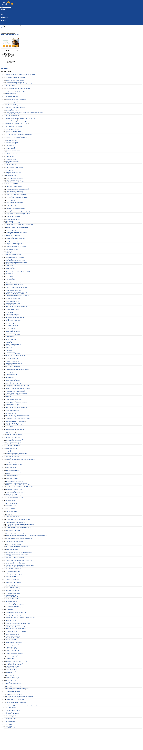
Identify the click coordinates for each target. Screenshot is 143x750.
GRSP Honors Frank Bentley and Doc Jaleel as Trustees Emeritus (17, 311)
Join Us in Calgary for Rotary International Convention (15, 563)
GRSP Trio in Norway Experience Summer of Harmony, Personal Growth (20, 651)
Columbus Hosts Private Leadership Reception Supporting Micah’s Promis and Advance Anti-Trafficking (24, 112)
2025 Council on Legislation (11, 128)
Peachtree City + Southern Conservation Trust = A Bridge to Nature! (18, 623)
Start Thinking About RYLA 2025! (12, 450)
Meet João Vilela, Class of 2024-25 (12, 448)
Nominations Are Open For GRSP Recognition (14, 167)
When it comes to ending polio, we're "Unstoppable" (15, 317)
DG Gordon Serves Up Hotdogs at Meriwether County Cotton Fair (18, 519)
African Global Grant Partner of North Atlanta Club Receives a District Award (20, 79)
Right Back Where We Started (11, 467)
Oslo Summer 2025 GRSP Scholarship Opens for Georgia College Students (19, 486)
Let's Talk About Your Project (11, 671)
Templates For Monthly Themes (11, 675)
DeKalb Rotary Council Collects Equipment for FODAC (16, 628)
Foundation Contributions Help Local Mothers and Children (16, 232)
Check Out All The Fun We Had (12, 142)
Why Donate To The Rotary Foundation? (13, 320)
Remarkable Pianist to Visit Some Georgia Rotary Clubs (16, 612)
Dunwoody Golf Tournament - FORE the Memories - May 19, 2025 (18, 271)
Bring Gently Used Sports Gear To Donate (13, 172)
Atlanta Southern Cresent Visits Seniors (13, 235)
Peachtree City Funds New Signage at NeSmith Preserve (16, 99)
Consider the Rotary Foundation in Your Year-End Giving (16, 480)
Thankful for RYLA (9, 540)
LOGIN (2, 6)
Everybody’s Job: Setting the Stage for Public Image (15, 80)
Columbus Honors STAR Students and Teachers (14, 248)
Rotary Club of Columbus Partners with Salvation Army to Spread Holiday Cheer (20, 459)
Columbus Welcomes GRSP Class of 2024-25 (15, 653)
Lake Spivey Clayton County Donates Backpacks (15, 699)
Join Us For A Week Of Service (11, 494)
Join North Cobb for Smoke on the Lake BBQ (15, 192)
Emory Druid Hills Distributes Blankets (13, 289)
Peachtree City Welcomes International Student (14, 622)
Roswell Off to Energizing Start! (11, 629)
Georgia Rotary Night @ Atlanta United (13, 259)
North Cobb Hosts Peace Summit (12, 521)
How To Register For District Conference (13, 341)
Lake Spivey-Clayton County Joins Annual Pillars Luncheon (17, 197)
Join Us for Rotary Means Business (12, 536)
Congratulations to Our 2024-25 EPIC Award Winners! (15, 107)
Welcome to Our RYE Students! (11, 620)
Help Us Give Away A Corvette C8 (12, 587)
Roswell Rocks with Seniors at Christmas (13, 304)
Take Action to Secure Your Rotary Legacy (13, 440)
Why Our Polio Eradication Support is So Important (16, 208)
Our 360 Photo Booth (10, 145)
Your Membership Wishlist (11, 505)
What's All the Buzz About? (11, 528)
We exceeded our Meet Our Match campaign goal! (15, 503)
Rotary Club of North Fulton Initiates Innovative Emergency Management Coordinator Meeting (22, 705)
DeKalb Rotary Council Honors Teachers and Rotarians (16, 196)
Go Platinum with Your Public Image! (13, 606)
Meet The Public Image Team (11, 93)
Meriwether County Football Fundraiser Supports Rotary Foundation (18, 282)
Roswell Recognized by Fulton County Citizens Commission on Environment (20, 524)
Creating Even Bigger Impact (11, 618)
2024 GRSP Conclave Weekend (11, 727)
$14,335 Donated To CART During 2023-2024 (14, 644)
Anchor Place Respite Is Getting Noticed (13, 175)
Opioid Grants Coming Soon (11, 164)
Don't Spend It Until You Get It (11, 669)
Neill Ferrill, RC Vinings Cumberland (12, 456)
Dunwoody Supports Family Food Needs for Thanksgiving (16, 483)
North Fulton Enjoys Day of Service (13, 200)
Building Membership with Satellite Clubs (13, 254)
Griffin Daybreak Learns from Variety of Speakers (15, 557)
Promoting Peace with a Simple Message (13, 131)
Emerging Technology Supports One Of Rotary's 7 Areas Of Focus (18, 663)
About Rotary (4, 9)
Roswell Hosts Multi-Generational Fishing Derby (14, 472)
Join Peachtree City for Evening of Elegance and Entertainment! (17, 688)
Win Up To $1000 (9, 555)
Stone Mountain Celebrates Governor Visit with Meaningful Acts (17, 295)
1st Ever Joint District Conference (11, 716)
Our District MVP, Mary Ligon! (11, 153)
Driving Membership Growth (11, 707)
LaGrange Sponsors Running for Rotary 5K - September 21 (16, 607)
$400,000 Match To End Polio (11, 140)
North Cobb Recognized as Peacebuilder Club (14, 277)
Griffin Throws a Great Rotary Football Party (14, 544)
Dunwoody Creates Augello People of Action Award (15, 693)
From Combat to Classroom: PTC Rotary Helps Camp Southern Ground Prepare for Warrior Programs (24, 94)
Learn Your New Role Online (11, 708)
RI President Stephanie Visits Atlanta (12, 666)
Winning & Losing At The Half (11, 345)
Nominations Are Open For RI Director (13, 710)
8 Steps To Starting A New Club (11, 330)
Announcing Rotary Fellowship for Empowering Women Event (17, 227)
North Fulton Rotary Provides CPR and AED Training (15, 293)
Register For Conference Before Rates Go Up (14, 344)
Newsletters (3, 27)
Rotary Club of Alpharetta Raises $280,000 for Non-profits (16, 262)
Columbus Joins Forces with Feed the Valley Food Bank (16, 702)
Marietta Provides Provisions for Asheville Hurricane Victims (17, 551)
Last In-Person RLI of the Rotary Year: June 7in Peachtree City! (17, 137)
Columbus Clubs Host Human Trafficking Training (15, 244)
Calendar (3, 14)
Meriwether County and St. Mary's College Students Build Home (18, 213)
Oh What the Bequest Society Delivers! (13, 90)
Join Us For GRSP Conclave (11, 75)
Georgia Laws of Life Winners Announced (14, 186)
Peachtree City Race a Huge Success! (12, 301)
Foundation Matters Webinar (11, 500)
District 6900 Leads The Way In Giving (13, 326)
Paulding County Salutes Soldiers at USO (13, 180)
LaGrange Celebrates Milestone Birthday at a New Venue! (16, 246)
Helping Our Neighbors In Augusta (12, 516)
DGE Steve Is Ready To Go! (11, 148)
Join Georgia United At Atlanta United (13, 334)
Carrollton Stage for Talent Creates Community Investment (17, 194)
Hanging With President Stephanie (12, 510)
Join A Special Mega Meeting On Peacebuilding (14, 439)
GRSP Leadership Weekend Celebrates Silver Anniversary (16, 266)
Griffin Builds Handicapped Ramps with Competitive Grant (16, 453)
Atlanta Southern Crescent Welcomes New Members (15, 574)
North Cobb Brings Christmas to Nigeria (13, 303)
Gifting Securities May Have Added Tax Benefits (14, 497)
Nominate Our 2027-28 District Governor (13, 596)
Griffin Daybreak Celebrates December (13, 445)
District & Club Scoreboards (11, 674)
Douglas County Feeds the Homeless (12, 129)
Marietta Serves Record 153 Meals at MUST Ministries (15, 465)
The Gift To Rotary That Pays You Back (13, 593)
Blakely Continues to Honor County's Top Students (15, 260)
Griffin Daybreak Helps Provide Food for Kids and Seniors (16, 701)
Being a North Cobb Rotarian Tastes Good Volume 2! (15, 689)
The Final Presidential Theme (11, 718)
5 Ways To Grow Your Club (11, 336)
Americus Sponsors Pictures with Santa (13, 281)
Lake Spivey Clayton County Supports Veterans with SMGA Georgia (18, 121)
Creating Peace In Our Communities (12, 585)
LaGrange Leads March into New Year (13, 691)
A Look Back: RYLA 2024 (10, 723)
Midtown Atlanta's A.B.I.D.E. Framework (13, 582)
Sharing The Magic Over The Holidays (13, 435)
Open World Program (9, 712)
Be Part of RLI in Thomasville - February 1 (13, 461)
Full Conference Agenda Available (12, 169)
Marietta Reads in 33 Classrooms (12, 199)
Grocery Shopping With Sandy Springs (13, 637)
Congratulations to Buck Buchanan (12, 469)
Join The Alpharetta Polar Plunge (12, 549)
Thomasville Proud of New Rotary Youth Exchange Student (16, 287)
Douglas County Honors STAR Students (13, 263)
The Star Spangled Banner (10, 432)
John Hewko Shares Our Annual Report (13, 437)
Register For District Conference (11, 508)
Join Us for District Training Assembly (13, 219)
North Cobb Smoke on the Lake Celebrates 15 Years (15, 82)
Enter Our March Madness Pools (12, 249)
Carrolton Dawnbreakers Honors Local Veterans (14, 492)
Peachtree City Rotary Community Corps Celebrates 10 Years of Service (19, 211)
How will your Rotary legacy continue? (13, 603)
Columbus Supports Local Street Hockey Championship (16, 631)
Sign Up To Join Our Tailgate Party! (12, 170)
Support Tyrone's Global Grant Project (12, 590)
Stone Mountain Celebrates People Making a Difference (16, 181)
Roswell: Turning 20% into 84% (11, 120)
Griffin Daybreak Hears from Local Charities (14, 222)
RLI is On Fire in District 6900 (11, 659)
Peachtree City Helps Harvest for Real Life (13, 686)
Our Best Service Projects (10, 151)
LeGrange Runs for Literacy (11, 558)
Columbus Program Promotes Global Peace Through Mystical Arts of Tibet (19, 560)
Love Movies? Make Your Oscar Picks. (13, 328)
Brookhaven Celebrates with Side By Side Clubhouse (16, 214)
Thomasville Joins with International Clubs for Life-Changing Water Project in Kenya (21, 118)
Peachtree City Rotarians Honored (12, 475)
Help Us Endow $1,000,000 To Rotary (12, 713)
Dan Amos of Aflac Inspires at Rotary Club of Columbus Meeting (17, 491)
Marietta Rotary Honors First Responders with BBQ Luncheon (17, 554)
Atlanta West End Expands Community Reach (14, 562)
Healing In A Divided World (11, 595)
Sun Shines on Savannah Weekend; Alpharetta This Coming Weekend (18, 533)
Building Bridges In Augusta (11, 323)
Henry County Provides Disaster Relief (13, 530)
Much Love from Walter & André (11, 721)
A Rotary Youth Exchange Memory (12, 547)
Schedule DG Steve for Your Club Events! (13, 105)
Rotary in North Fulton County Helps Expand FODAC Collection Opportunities (20, 565)
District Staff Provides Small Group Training (14, 233)
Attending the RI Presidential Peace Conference (14, 178)
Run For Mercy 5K (9, 273)
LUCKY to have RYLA (10, 268)
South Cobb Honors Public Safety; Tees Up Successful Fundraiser (17, 101)
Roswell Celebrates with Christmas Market (13, 290)
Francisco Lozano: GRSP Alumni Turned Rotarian (15, 604)
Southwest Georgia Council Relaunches (13, 636)
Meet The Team (9, 672)
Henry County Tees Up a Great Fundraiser (13, 543)
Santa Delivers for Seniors (10, 279)
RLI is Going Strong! (10, 609)
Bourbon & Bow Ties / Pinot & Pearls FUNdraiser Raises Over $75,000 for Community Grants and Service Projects (26, 535)
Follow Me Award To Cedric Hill (12, 143)
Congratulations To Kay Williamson (12, 161)
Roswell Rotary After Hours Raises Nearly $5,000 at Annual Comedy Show (19, 696)
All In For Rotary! (9, 347)
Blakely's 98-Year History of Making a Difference (14, 615)
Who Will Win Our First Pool (11, 667)
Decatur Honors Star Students (12, 205)
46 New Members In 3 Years (11, 154)
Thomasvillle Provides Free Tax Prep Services (15, 202)
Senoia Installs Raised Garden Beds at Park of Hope (16, 218)
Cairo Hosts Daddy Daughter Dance (12, 237)
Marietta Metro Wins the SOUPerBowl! (14, 216)
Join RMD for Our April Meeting (12, 183)
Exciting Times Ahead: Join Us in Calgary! (13, 697)
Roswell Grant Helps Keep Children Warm (13, 487)
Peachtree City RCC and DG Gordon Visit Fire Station (15, 476)
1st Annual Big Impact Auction (11, 502)
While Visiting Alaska (10, 614)
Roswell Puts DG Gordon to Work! (12, 470)
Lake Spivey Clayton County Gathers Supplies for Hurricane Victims (18, 527)
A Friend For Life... (9, 719)
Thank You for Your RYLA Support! (12, 115)
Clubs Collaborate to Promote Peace (12, 473)
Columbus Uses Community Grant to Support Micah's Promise (18, 189)
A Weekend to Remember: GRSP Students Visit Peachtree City (17, 570)
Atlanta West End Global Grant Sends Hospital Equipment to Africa (18, 285)
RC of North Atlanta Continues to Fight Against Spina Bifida (17, 610)
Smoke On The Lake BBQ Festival (12, 274)
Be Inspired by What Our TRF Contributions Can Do (16, 210)
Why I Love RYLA (9, 312)
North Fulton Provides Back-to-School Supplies (14, 694)
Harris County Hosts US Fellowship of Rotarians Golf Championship (18, 88)
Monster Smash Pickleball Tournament (13, 584)
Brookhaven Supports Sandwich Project (13, 298)
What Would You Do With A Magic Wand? (14, 664)
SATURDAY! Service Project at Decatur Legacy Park (15, 522)
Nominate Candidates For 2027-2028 (12, 634)
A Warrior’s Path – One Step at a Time (13, 176)
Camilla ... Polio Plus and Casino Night (13, 240)
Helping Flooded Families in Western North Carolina (15, 319)
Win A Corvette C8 (9, 724)
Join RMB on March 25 (10, 265)
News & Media (4, 17)
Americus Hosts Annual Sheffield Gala (13, 625)
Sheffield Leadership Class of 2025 (12, 158)
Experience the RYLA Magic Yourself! (13, 203)
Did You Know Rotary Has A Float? (12, 577)
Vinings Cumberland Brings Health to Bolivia (15, 191)
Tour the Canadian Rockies (11, 333)
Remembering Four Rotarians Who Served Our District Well (16, 457)
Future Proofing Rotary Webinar (11, 513)
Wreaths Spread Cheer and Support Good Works (14, 481)
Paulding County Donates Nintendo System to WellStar (16, 626)
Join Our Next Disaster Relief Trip (12, 337)
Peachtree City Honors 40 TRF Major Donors (15, 207)
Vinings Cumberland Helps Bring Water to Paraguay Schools (17, 546)
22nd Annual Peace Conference (11, 420)
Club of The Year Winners (11, 159)
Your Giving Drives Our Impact (11, 511)
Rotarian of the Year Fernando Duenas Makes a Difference (16, 661)
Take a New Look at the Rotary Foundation (13, 451)
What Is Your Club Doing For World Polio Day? (14, 581)
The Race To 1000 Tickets (11, 680)
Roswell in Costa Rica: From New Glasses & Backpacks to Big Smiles (19, 188)
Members (3, 20)
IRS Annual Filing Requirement (11, 601)
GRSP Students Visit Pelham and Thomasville (15, 184)
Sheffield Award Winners (10, 86)
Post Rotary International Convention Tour (13, 442)
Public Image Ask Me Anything (11, 506)
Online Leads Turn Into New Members (13, 648)
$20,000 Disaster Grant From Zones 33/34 (13, 495)
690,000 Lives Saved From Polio (12, 514)
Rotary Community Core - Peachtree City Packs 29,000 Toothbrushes (18, 91)
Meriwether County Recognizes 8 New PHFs (14, 383)
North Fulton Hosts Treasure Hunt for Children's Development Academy (19, 538)
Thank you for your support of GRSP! (13, 150)
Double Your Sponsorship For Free (12, 677)
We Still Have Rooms (10, 342)
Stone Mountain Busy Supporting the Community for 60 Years (17, 123)
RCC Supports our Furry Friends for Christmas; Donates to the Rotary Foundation (20, 484)
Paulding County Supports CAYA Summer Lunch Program (16, 685)
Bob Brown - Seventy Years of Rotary (12, 307)
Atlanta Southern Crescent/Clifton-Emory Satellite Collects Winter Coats (18, 446)
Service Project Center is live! (11, 639)
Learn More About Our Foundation (12, 96)
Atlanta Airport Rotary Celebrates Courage (13, 113)
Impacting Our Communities (11, 640)
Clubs (2, 23)
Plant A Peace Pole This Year (11, 715)
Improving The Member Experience (12, 682)
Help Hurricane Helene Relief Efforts (12, 576)
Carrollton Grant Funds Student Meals (12, 102)
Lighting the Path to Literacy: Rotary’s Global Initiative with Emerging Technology (20, 617)
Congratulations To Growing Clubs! (12, 579)
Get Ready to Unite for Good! (11, 225)
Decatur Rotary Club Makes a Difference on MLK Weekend (16, 306)
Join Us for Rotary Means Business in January (14, 489)
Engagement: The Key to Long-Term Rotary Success (15, 300)
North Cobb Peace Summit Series (12, 499)
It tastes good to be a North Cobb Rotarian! (13, 678)
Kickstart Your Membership (11, 98)
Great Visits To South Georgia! (11, 255)
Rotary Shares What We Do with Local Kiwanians (15, 296)
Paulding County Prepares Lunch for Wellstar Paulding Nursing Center (18, 109)
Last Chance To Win (9, 173)
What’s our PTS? (9, 251)
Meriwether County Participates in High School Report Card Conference (19, 552)
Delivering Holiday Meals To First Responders (14, 434)
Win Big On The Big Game (11, 339)
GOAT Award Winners (10, 156)
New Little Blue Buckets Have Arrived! (13, 588)
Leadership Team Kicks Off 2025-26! (12, 309)
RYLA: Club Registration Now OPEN (13, 571)
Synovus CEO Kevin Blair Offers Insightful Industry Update (16, 292)
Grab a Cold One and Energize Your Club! (13, 568)
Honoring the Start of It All (11, 230)
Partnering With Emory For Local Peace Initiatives (15, 257)
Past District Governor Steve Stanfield (12, 443)
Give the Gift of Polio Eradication (12, 478)
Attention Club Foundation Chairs (12, 599)
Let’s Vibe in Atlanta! (10, 221)
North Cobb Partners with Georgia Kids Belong (14, 284)
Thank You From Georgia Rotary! (12, 147)
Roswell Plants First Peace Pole (12, 656)
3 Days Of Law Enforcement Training (12, 325)
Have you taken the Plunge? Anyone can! (13, 462)
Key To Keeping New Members (12, 517)
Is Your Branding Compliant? (11, 645)
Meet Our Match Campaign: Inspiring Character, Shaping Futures (17, 633)
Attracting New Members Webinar (12, 598)
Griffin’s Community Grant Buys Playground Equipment (16, 124)
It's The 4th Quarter (9, 165)
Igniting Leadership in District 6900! (12, 314)
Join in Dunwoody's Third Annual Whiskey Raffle (15, 541)
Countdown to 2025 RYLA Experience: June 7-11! (15, 132)
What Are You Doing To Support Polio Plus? (14, 642)
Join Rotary (3, 12)
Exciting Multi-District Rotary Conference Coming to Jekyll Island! (18, 418)
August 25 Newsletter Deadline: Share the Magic (14, 704)
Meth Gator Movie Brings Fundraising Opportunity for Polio (16, 525)
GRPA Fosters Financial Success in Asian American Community (17, 116)
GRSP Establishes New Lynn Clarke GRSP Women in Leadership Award (19, 134)
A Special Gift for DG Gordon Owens (12, 573)
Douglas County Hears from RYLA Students (14, 464)
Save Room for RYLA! (10, 658)
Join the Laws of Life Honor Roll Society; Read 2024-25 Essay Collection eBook (20, 136)
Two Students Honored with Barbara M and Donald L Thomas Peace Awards (19, 224)
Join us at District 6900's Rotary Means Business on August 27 (18, 655)
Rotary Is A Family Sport (10, 139)
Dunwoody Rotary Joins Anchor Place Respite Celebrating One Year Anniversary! (20, 74)
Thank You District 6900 (10, 85)
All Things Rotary (9, 252)
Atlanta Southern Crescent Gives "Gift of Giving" (14, 454)
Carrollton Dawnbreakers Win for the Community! (15, 243)
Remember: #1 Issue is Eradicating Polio (13, 229)
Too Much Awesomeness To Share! (12, 270)
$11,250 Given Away (10, 162)
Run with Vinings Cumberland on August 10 (14, 683)
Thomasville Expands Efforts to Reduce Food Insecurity (16, 566)
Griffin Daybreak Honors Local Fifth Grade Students (15, 77)
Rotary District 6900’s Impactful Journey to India (14, 322)
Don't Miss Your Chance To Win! (12, 315)
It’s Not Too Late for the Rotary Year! (12, 110)
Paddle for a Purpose (9, 276)
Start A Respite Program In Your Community (14, 126)
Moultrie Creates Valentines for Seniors (13, 241)
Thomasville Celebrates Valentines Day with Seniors (15, 238)
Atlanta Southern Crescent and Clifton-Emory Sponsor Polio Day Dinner (19, 532)
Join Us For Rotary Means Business (12, 592)
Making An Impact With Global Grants (13, 331)
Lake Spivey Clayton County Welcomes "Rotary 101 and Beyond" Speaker (19, 83)
